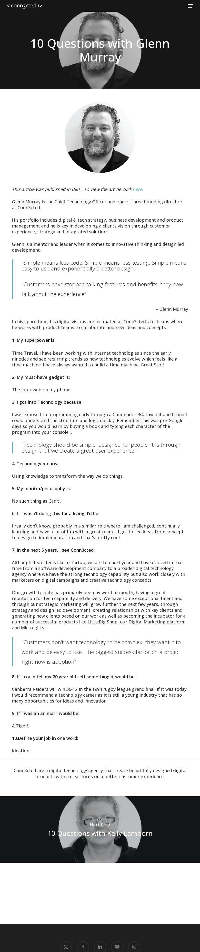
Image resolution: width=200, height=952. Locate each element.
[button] (190, 5)
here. (138, 189)
